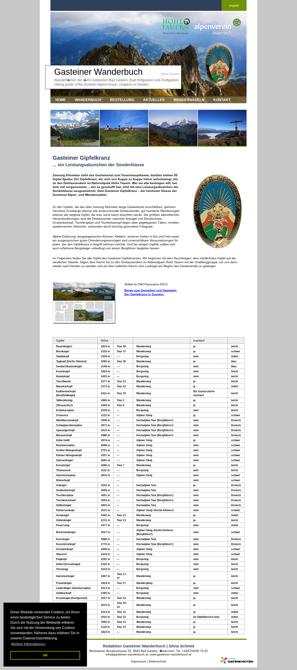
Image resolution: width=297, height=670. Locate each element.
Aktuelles (154, 100)
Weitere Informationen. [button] (28, 644)
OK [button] (45, 655)
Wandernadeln (189, 100)
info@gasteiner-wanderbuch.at (127, 654)
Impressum (66, 106)
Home (60, 100)
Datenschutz (157, 661)
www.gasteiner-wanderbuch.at (170, 654)
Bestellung (122, 100)
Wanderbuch (88, 100)
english (234, 5)
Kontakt (221, 100)
